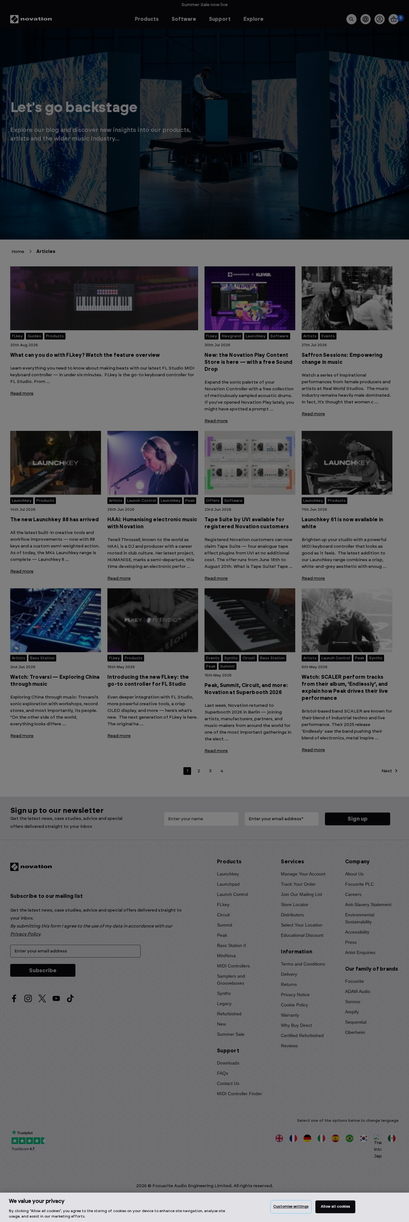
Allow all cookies (335, 1207)
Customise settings (290, 1207)
